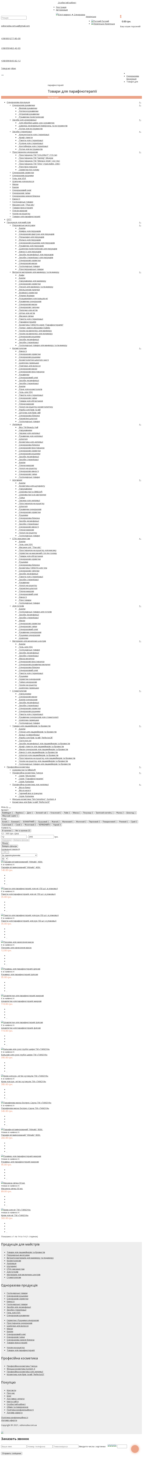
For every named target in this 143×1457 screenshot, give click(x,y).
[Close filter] (10, 807)
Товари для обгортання (30, 400)
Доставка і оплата (15, 1398)
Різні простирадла (27, 166)
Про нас (11, 1393)
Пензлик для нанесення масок (16, 947)
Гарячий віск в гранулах (30, 793)
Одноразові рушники (23, 175)
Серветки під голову (28, 169)
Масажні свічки (26, 316)
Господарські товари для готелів (35, 611)
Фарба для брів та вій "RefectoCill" (35, 737)
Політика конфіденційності (20, 1409)
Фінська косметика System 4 (21, 1368)
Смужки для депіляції (29, 433)
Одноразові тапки (21, 193)
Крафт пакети (25, 137)
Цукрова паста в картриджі (32, 494)
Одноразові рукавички (23, 105)
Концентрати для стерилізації (33, 134)
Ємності (16, 198)
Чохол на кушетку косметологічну (35, 406)
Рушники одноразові (29, 635)
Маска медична (26, 658)
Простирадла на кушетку (31, 503)
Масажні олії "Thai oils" (23, 204)
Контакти (11, 1390)
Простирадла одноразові (25, 152)
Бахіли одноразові (27, 699)
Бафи (21, 275)
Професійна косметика (18, 766)
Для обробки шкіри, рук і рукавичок (36, 122)
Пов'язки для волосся (29, 365)
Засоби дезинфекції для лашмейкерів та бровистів (44, 743)
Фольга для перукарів (29, 239)
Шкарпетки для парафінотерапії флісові (21, 1027)
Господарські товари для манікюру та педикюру (42, 345)
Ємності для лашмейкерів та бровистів (38, 752)
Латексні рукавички (28, 111)
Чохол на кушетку (27, 468)
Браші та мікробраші (29, 734)
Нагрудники (24, 693)
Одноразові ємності (28, 471)
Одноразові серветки (23, 172)
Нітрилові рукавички (28, 114)
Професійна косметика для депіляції (30, 784)
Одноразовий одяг (21, 190)
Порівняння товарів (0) (10, 849)
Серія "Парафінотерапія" (31, 778)
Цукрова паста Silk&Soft (30, 491)
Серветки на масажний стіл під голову (37, 553)
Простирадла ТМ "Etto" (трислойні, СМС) (39, 163)
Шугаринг (17, 480)
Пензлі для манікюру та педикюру (35, 286)
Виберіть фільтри (21, 840)
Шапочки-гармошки (28, 362)
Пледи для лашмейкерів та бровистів (37, 731)
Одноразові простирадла (31, 371)
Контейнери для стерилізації (33, 146)
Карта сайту (13, 1401)
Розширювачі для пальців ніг (33, 298)
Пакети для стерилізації (30, 140)
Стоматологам (19, 690)
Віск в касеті (24, 790)
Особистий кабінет (67, 2)
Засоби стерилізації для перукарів (35, 257)
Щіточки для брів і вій (29, 412)
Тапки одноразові (27, 682)
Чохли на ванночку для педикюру (35, 333)
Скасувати (6, 840)
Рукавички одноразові (29, 301)
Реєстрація (61, 7)
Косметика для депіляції (30, 441)
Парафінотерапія (27, 321)
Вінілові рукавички (27, 108)
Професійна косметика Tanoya (27, 772)
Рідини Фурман (26, 295)
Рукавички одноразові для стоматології (38, 717)
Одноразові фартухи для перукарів (36, 234)
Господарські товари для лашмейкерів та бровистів (44, 764)
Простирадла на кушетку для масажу (37, 550)
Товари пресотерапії (22, 207)
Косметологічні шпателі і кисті (33, 359)
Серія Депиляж (26, 781)
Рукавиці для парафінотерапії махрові (20, 1161)
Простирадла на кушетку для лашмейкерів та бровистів (46, 758)
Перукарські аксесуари (23, 225)
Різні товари (24, 600)
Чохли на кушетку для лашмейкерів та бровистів (43, 761)
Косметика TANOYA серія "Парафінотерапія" (40, 324)
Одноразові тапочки (28, 307)
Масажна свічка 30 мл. (12, 1188)
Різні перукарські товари (31, 269)
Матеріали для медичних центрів (29, 641)
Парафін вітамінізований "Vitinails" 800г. (21, 1135)
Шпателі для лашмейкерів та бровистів (38, 755)
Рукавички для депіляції (30, 436)
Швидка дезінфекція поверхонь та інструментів (42, 125)
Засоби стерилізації (22, 131)
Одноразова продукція (132, 77)
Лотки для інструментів (30, 128)
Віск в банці (24, 787)
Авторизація (62, 10)
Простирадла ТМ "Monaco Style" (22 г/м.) (39, 160)
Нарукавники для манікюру (32, 280)
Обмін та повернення (17, 1407)
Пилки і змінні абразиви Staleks (34, 327)
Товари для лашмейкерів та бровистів (31, 725)
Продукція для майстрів (19, 222)
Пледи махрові (19, 210)
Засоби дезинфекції (28, 339)
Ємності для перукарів (29, 251)
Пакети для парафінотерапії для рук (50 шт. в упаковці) (28, 920)
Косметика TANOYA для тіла (32, 567)
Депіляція (17, 424)
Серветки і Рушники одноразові (23, 1320)
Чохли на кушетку (21, 213)
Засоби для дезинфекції (24, 119)
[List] (7, 852)
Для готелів (18, 605)
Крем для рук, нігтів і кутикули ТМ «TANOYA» (23, 1081)
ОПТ (9, 219)
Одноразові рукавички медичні (34, 664)
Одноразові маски (27, 263)
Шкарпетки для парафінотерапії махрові (21, 1001)
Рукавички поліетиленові (31, 116)
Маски (15, 184)
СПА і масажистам (21, 538)
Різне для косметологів (30, 389)
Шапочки (23, 638)
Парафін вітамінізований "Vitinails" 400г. (21, 867)
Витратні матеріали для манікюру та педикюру (35, 272)
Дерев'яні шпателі (27, 418)
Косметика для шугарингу (31, 485)
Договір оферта (9, 1420)
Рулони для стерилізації (30, 143)
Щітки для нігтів (26, 313)
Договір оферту (15, 1412)
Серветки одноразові (29, 679)
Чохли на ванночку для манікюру (35, 330)
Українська (91, 16)
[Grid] (3, 852)
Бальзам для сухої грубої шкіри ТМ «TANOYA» (24, 1054)
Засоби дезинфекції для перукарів (35, 254)
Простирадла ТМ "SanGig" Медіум (35, 157)
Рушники (23, 515)
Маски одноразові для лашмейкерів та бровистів (43, 749)
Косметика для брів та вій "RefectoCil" (31, 802)
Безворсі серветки (28, 292)
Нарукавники (25, 430)
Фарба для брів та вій (29, 409)
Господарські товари (22, 201)
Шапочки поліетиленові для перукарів (37, 248)
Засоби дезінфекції (28, 573)
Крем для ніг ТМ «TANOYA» (14, 1215)
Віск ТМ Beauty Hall (28, 427)
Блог (9, 1395)
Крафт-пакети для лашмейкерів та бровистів (41, 746)
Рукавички (23, 374)
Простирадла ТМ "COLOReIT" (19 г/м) (37, 155)
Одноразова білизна (29, 415)
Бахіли (15, 187)
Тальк (21, 497)
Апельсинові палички (29, 289)
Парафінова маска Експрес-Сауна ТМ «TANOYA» (25, 1108)
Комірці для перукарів (29, 231)
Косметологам (19, 348)
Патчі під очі (24, 740)
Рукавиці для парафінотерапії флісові (19, 974)
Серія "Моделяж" (27, 775)
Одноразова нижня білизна (26, 195)
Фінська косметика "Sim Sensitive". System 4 (34, 799)
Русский (105, 21)
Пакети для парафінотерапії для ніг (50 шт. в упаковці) (28, 894)
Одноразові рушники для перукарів (36, 242)
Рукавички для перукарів (31, 245)
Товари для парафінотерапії (26, 216)
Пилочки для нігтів (28, 310)
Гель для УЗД (19, 178)
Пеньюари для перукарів (31, 236)
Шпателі (23, 439)
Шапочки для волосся (23, 181)
